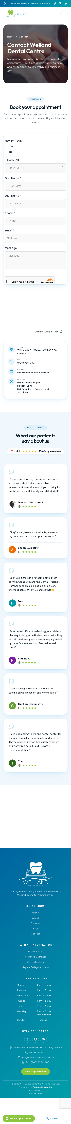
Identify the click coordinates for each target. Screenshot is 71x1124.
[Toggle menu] (64, 13)
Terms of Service (35, 1093)
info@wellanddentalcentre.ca (38, 1057)
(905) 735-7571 (37, 1052)
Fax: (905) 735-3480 (37, 1062)
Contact (35, 933)
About (35, 917)
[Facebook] (55, 3)
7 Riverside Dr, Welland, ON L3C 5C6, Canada (28, 3)
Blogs (35, 928)
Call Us (54, 1118)
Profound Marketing (42, 1087)
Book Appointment (35, 1071)
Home (10, 36)
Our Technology (35, 961)
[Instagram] (60, 3)
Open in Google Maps (46, 331)
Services (35, 923)
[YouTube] (65, 3)
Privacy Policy (35, 1090)
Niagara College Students (35, 967)
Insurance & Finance (35, 956)
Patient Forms (35, 951)
